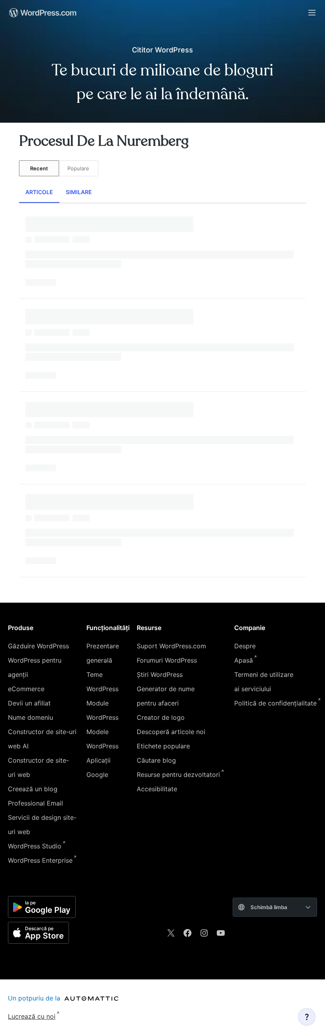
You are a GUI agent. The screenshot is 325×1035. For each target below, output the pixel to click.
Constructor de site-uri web (38, 767)
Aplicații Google (98, 767)
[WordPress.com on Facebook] (187, 932)
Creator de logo (161, 717)
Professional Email (35, 803)
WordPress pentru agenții (34, 667)
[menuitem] (42, 12)
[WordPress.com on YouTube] (220, 932)
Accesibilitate (157, 789)
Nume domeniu (30, 717)
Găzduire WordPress (38, 646)
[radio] (39, 168)
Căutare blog (156, 760)
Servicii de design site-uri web (42, 824)
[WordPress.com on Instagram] (204, 932)
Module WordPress (102, 710)
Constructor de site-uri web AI (42, 739)
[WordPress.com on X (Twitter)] (170, 932)
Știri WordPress (160, 674)
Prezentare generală (102, 653)
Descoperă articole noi (171, 732)
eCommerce (26, 689)
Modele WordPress (102, 739)
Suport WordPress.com (171, 646)
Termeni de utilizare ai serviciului (263, 682)
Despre (245, 646)
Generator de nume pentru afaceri (166, 696)
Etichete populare (163, 746)
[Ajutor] (306, 1016)
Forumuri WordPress (167, 660)
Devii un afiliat (29, 703)
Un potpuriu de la (35, 998)
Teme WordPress (102, 682)
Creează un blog (32, 789)
